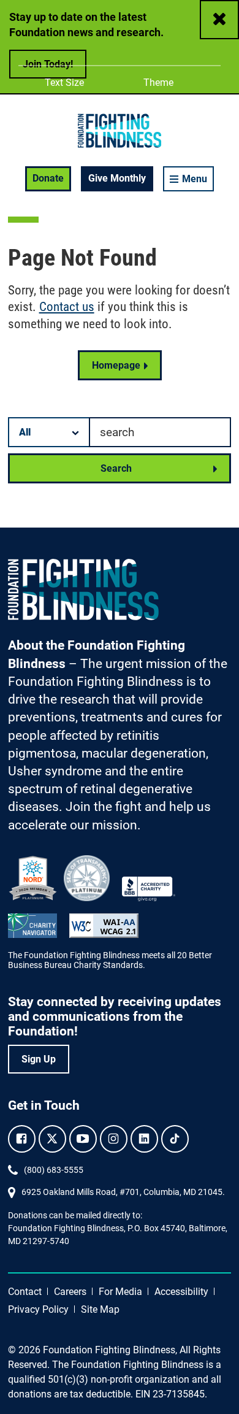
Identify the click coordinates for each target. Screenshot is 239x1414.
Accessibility (181, 1291)
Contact (25, 1291)
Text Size (64, 82)
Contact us (66, 306)
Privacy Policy (38, 1309)
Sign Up (38, 1059)
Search (116, 468)
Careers (70, 1291)
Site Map (100, 1309)
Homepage (116, 365)
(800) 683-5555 (53, 1170)
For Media (120, 1291)
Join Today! (48, 64)
